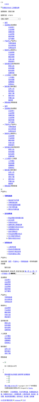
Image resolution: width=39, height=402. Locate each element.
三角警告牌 (17, 394)
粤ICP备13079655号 (11, 386)
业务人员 (11, 89)
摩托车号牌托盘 (13, 209)
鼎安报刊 (11, 61)
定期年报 (11, 73)
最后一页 (7, 273)
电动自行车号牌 (13, 200)
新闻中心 (8, 50)
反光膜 (26, 396)
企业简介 (11, 27)
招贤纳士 (11, 84)
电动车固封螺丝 (10, 396)
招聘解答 (11, 82)
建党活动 (11, 95)
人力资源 (8, 75)
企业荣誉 (11, 29)
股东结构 (11, 70)
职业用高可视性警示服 (15, 218)
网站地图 (8, 374)
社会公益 (11, 59)
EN (8, 4)
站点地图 (14, 374)
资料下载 (11, 93)
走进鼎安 (8, 25)
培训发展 (11, 79)
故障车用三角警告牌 (15, 225)
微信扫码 (9, 400)
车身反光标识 (12, 222)
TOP (24, 400)
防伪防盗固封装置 (14, 205)
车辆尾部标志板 (13, 229)
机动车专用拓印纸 (14, 249)
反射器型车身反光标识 (15, 227)
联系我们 (8, 86)
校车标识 (20, 396)
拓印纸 (33, 394)
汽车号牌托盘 (12, 207)
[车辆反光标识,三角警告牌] (10, 8)
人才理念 (11, 77)
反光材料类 (12, 45)
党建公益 (11, 98)
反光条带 (11, 220)
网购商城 (8, 102)
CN (6, 4)
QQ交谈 (3, 400)
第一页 (27, 271)
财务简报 (11, 68)
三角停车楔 (12, 247)
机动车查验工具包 (14, 254)
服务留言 (11, 91)
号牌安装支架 (12, 202)
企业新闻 (11, 52)
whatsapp (18, 400)
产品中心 (8, 41)
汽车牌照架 (14, 392)
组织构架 (11, 36)
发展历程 (11, 32)
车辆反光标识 (7, 394)
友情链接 (27, 374)
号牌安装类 (12, 43)
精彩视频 (11, 57)
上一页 (32, 271)
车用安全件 (12, 48)
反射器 (32, 396)
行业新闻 (11, 54)
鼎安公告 (11, 66)
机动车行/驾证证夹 (14, 251)
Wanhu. (30, 388)
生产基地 (11, 38)
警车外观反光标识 (14, 238)
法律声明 (20, 374)
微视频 (10, 100)
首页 (6, 23)
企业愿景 (11, 34)
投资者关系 (8, 64)
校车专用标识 (12, 231)
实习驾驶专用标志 (14, 236)
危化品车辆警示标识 (15, 234)
